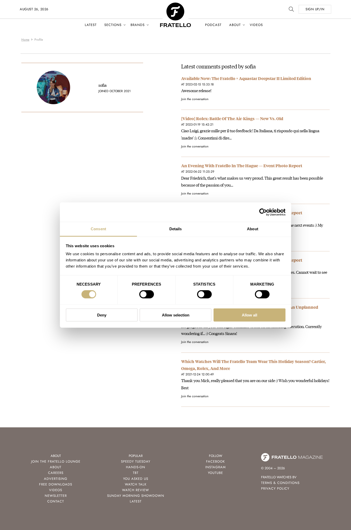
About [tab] (252, 229)
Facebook (215, 461)
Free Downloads (55, 484)
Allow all (249, 315)
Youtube (215, 472)
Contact (55, 501)
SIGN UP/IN (315, 9)
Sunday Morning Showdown (135, 495)
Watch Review (135, 490)
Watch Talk (135, 484)
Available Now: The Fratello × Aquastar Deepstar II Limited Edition (246, 78)
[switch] (146, 294)
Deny (101, 315)
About (235, 24)
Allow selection (175, 315)
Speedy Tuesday (135, 461)
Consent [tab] (98, 229)
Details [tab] (175, 229)
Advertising (55, 478)
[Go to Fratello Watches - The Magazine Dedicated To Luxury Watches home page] (175, 5)
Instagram (215, 467)
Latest (91, 24)
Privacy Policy (275, 488)
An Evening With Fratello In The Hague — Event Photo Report (241, 165)
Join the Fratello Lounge (55, 461)
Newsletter (56, 495)
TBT (135, 472)
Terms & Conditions (280, 482)
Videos (256, 24)
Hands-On (135, 467)
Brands (138, 24)
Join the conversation (194, 99)
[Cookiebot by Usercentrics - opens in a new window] (263, 212)
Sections (113, 24)
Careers (55, 472)
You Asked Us (135, 478)
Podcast (213, 24)
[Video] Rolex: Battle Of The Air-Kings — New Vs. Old (232, 118)
